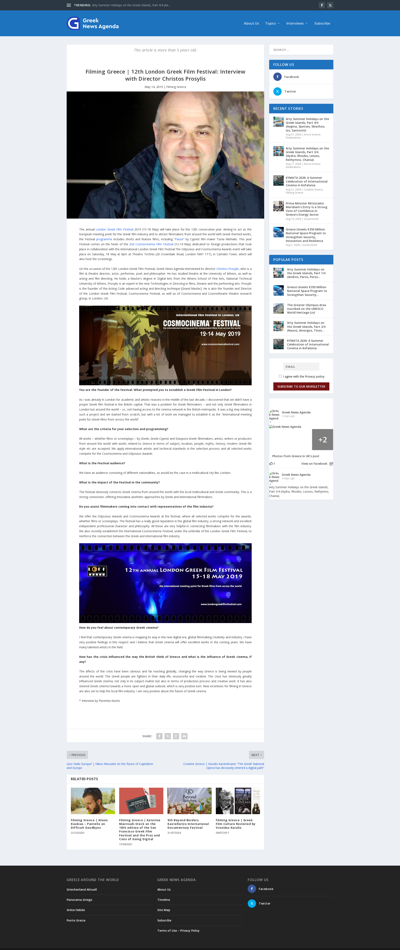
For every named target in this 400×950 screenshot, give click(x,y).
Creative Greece (313, 189)
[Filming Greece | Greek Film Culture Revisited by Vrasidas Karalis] (238, 801)
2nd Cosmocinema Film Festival (151, 244)
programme (104, 239)
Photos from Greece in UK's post (295, 456)
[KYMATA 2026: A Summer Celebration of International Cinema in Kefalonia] (278, 180)
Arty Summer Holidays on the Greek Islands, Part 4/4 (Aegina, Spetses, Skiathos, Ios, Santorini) (307, 124)
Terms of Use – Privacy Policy (178, 930)
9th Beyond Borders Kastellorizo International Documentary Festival (188, 824)
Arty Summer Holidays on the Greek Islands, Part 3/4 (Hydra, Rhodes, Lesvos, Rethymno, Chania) (307, 154)
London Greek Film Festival (114, 229)
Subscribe (322, 24)
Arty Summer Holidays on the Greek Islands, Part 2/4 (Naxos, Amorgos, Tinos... (306, 326)
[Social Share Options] (331, 464)
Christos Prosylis (227, 269)
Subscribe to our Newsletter (301, 386)
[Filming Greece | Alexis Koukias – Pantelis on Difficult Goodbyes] (93, 801)
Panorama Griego (79, 900)
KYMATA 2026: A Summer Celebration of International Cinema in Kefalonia (307, 181)
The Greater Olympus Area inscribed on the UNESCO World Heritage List (306, 308)
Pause (179, 239)
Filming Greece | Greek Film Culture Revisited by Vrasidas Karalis (236, 824)
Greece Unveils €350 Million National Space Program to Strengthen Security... (307, 291)
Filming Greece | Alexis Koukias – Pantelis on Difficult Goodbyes (89, 824)
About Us (251, 24)
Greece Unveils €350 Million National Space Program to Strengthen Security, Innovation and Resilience (306, 235)
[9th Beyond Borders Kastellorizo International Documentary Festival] (190, 801)
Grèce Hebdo (76, 910)
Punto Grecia (76, 920)
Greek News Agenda (296, 412)
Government (311, 219)
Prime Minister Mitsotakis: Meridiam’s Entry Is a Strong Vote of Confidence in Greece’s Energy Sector (306, 209)
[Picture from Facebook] (279, 439)
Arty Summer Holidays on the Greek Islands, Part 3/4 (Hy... (131, 5)
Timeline (163, 900)
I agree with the (303, 376)
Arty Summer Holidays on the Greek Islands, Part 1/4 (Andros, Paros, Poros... (306, 273)
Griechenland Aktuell (82, 889)
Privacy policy (315, 376)
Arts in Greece (312, 134)
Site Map (163, 910)
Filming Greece (176, 87)
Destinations (293, 137)
